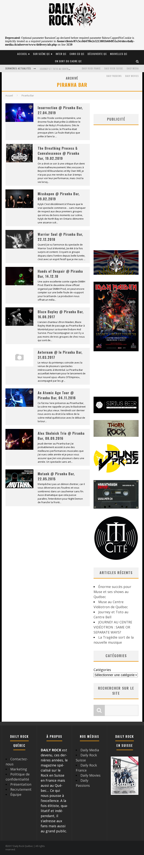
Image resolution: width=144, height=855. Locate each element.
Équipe (15, 794)
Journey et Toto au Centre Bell (57, 68)
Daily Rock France (91, 68)
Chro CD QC (77, 54)
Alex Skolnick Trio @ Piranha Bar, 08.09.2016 (61, 436)
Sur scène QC (41, 54)
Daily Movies (132, 75)
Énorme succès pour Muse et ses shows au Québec (112, 591)
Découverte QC (97, 54)
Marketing (18, 769)
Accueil (22, 54)
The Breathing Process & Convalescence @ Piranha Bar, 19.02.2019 (58, 153)
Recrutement (21, 789)
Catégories (102, 669)
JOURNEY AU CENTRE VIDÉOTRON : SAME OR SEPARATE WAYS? (113, 627)
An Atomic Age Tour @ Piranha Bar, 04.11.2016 (57, 395)
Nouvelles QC (118, 54)
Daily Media (133, 68)
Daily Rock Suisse (113, 68)
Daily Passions (114, 75)
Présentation (20, 784)
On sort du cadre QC (68, 61)
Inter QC (61, 54)
